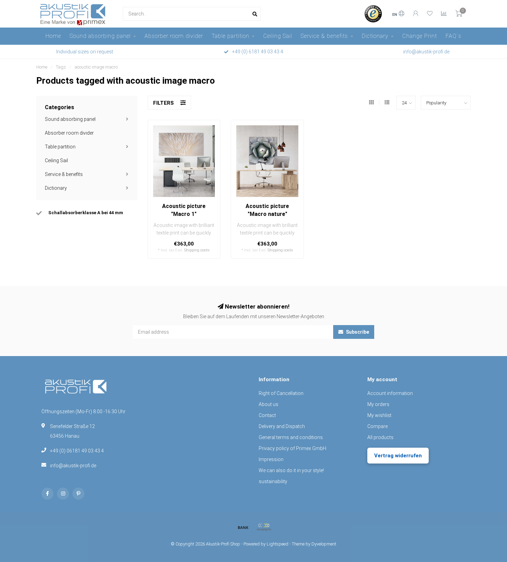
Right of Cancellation (281, 393)
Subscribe (357, 332)
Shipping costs (197, 250)
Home (53, 36)
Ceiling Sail (277, 36)
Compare (377, 426)
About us (268, 404)
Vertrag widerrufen (398, 455)
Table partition (230, 36)
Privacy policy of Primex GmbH (292, 448)
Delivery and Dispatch (282, 426)
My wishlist (379, 415)
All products (380, 437)
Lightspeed (277, 544)
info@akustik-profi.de (73, 465)
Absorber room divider (174, 36)
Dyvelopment (323, 544)
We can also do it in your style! (291, 470)
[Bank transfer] (243, 527)
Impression (271, 459)
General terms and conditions (291, 437)
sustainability (273, 481)
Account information (390, 393)
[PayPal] (263, 527)
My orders (378, 404)
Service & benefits (324, 36)
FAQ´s (453, 36)
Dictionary (375, 36)
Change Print (419, 36)
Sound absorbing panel (100, 36)
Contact (267, 415)
